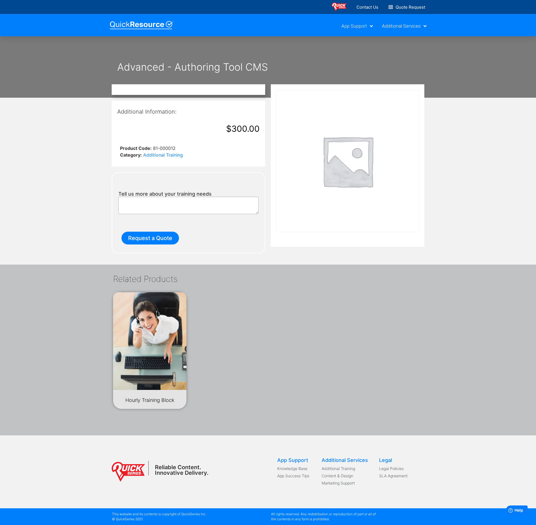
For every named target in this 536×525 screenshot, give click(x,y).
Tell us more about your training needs (165, 193)
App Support (354, 26)
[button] (367, 7)
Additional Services (401, 26)
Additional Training (163, 155)
